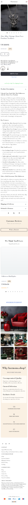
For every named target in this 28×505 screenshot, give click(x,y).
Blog (2, 469)
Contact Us (3, 473)
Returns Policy (4, 462)
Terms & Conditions (5, 477)
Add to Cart (14, 74)
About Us (3, 471)
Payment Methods (5, 458)
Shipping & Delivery (5, 460)
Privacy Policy (4, 475)
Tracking (3, 464)
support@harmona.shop (6, 449)
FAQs (2, 456)
